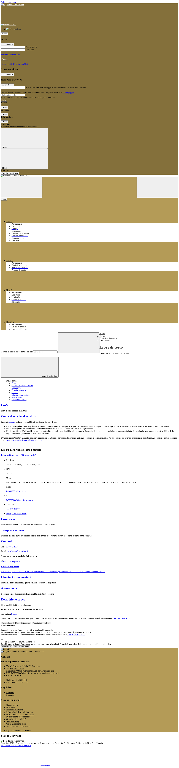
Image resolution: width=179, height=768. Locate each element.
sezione (12, 422)
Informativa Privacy (14, 710)
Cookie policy (12, 705)
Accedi (4, 34)
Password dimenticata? (10, 54)
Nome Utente (31, 47)
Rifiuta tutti (22, 623)
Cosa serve (16, 388)
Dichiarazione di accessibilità (18, 717)
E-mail (28, 87)
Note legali (10, 707)
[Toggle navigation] (21, 187)
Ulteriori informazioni (20, 395)
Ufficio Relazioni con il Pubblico (20, 714)
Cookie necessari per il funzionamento (17, 642)
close (4, 199)
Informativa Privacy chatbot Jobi (19, 712)
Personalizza (7, 623)
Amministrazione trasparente (18, 726)
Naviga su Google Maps (16, 513)
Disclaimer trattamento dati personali (16, 745)
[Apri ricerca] (157, 187)
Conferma (14, 173)
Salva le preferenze (21, 647)
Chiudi (4, 107)
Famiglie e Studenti (107, 338)
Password (30, 50)
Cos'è (14, 383)
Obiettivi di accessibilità (16, 719)
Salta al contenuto (8, 2)
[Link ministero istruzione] (12, 4)
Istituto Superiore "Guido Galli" (18, 455)
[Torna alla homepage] (89, 176)
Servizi (102, 336)
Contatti (15, 392)
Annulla (5, 173)
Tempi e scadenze (19, 390)
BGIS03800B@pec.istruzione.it (19, 500)
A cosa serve (17, 397)
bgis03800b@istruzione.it (17, 491)
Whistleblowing (12, 721)
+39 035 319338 (13, 509)
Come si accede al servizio (22, 385)
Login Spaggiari (68, 93)
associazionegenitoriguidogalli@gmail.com (24, 440)
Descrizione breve (19, 400)
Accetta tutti (41, 623)
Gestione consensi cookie (16, 724)
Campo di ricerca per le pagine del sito (17, 352)
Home (102, 333)
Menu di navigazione (49, 376)
